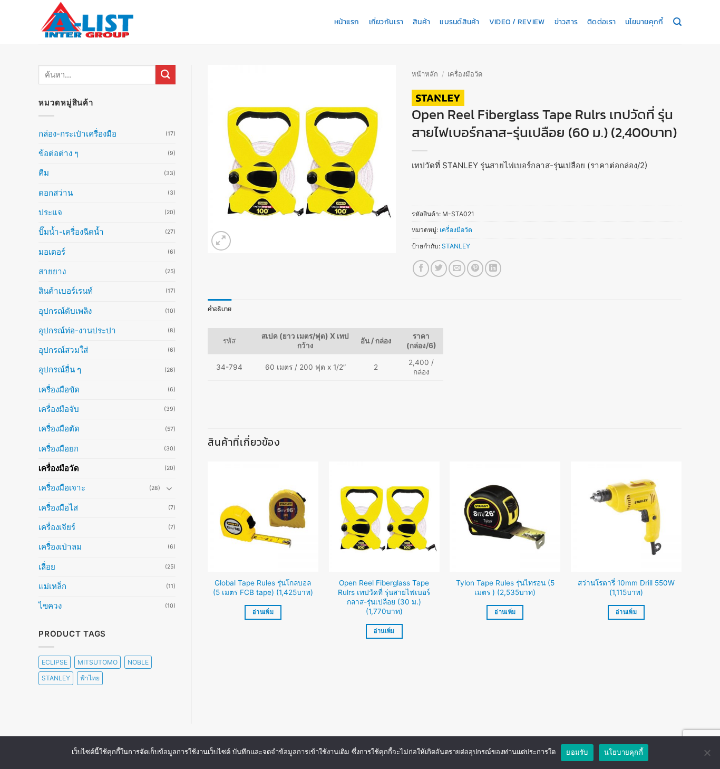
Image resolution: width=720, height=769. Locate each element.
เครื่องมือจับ (58, 409)
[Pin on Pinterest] (475, 268)
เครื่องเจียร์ (56, 527)
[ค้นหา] (677, 22)
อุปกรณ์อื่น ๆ (59, 369)
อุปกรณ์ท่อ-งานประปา (77, 330)
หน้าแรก (346, 21)
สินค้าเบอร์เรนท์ (65, 291)
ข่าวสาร (566, 21)
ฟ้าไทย (90, 678)
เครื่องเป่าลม (60, 547)
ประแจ (50, 212)
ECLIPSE (54, 662)
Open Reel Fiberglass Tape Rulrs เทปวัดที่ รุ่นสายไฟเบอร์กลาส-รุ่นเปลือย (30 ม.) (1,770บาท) (384, 597)
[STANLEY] (438, 98)
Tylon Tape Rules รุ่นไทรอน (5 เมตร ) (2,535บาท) (505, 588)
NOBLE (138, 662)
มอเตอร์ (51, 252)
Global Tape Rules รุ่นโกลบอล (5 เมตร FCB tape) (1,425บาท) (263, 588)
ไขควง (50, 606)
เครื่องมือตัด (59, 429)
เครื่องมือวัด (58, 468)
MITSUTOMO (97, 662)
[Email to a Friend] (457, 268)
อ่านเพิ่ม (263, 612)
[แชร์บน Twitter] (439, 268)
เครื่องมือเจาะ (61, 488)
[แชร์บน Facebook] (421, 268)
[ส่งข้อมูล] (165, 74)
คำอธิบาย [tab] (219, 309)
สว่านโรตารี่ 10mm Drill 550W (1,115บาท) (626, 588)
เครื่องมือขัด (59, 389)
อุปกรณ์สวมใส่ (63, 350)
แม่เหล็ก (52, 586)
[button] (221, 241)
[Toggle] (169, 488)
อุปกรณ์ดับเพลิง (65, 311)
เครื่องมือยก (58, 449)
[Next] (681, 559)
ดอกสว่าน (55, 193)
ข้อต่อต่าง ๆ (58, 153)
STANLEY (56, 678)
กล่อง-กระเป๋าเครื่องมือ (77, 134)
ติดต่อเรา (601, 21)
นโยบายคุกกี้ (644, 21)
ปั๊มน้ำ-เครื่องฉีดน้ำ (71, 232)
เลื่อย (46, 567)
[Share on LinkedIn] (493, 268)
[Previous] (208, 559)
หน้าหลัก (425, 74)
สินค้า (421, 21)
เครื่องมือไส (58, 508)
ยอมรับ (577, 752)
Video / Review (517, 21)
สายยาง (52, 271)
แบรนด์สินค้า (459, 21)
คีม (43, 173)
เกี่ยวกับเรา (386, 21)
